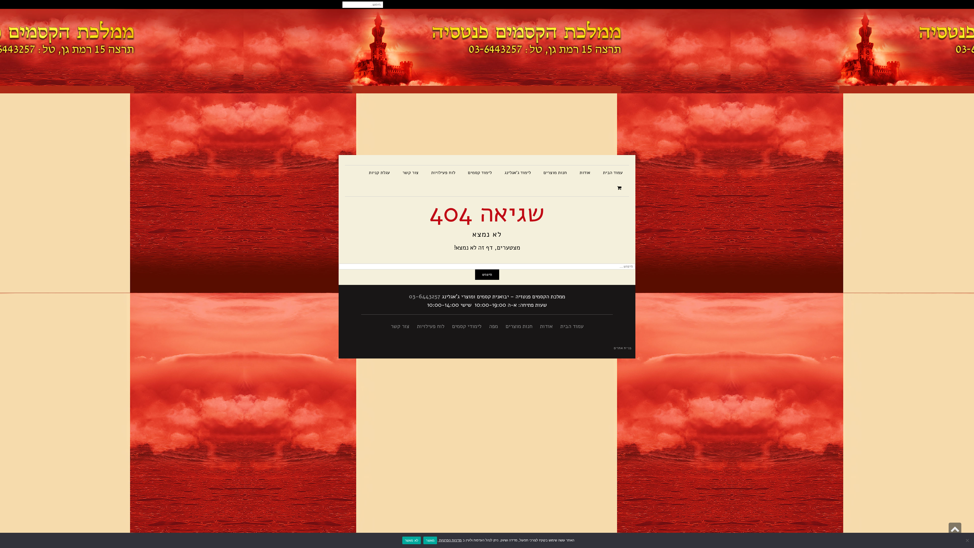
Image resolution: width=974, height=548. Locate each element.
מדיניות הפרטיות (450, 540)
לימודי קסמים (466, 326)
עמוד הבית (572, 326)
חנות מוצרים (519, 326)
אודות (546, 326)
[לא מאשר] (967, 540)
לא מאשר (412, 540)
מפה (493, 326)
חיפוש (487, 274)
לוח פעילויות (430, 326)
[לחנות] (620, 188)
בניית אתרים (623, 348)
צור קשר (400, 326)
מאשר (430, 540)
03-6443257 (424, 296)
